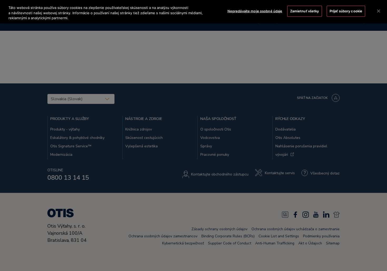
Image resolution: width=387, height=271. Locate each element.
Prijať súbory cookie (346, 11)
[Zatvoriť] (378, 11)
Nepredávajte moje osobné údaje (254, 11)
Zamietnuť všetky (304, 11)
